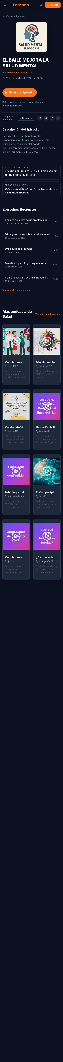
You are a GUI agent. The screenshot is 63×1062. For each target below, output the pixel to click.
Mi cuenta (52, 5)
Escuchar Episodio (21, 92)
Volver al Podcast (15, 16)
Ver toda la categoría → (48, 314)
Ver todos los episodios (15, 290)
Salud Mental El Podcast (15, 72)
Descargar (27, 118)
